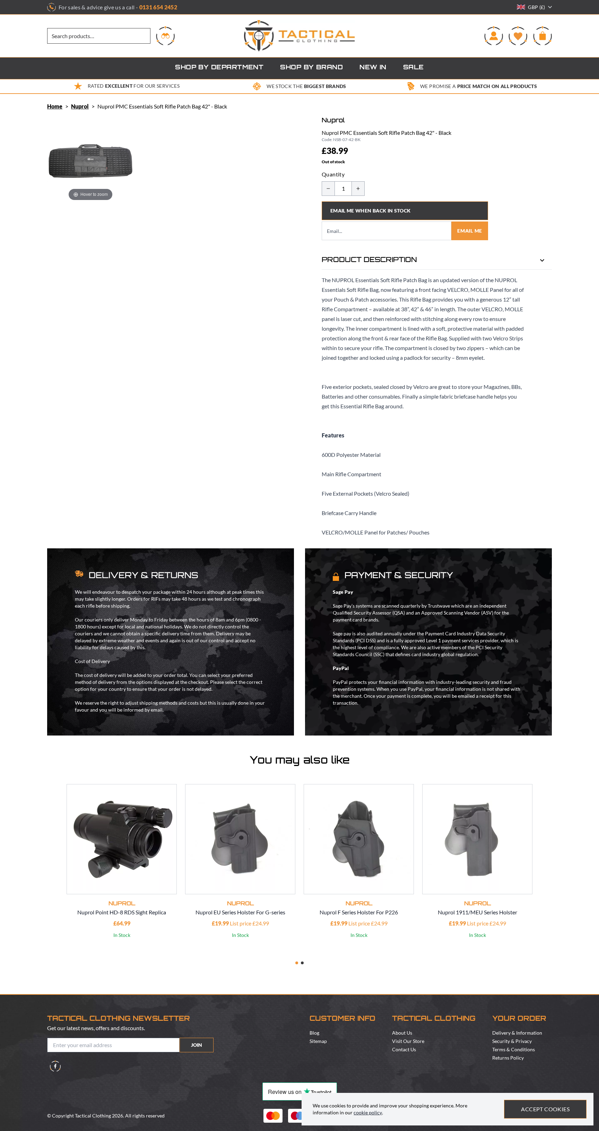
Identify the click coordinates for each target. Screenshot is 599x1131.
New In (373, 68)
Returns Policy (508, 1058)
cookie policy (368, 1112)
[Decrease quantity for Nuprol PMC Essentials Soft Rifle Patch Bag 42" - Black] (328, 188)
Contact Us (404, 1049)
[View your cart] (542, 35)
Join (196, 1045)
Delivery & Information (517, 1033)
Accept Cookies (545, 1109)
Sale (413, 68)
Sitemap (318, 1041)
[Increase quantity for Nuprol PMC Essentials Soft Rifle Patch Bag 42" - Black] (358, 188)
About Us (402, 1033)
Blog (314, 1033)
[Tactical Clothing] (299, 36)
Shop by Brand (311, 68)
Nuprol (80, 106)
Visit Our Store (408, 1041)
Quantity (333, 174)
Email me (469, 231)
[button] (296, 963)
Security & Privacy (512, 1041)
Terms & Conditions (513, 1049)
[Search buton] (165, 35)
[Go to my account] (493, 35)
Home (54, 106)
